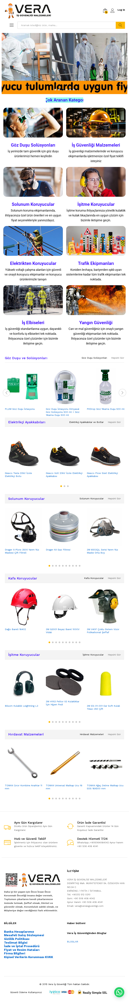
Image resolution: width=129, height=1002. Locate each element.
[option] (64, 63)
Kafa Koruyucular (22, 578)
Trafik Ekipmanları (96, 263)
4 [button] (66, 90)
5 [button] (70, 90)
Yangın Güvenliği (96, 322)
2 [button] (59, 90)
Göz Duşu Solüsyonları (33, 145)
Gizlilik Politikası (16, 939)
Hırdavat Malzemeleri (26, 734)
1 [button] (55, 90)
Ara (120, 25)
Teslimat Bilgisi (15, 942)
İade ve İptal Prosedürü (21, 946)
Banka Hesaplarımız (19, 931)
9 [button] (76, 566)
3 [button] (62, 90)
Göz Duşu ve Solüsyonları (26, 358)
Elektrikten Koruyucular (33, 263)
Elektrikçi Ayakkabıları (26, 422)
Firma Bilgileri (14, 953)
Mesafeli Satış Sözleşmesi (24, 935)
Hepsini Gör (117, 357)
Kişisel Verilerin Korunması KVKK (28, 957)
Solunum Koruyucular (33, 204)
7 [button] (69, 566)
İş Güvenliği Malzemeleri (96, 145)
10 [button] (79, 566)
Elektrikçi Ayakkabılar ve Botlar (86, 422)
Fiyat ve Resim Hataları (21, 950)
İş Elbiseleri (33, 322)
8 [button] (73, 566)
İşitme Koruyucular (96, 204)
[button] (119, 992)
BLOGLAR (72, 941)
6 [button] (74, 90)
